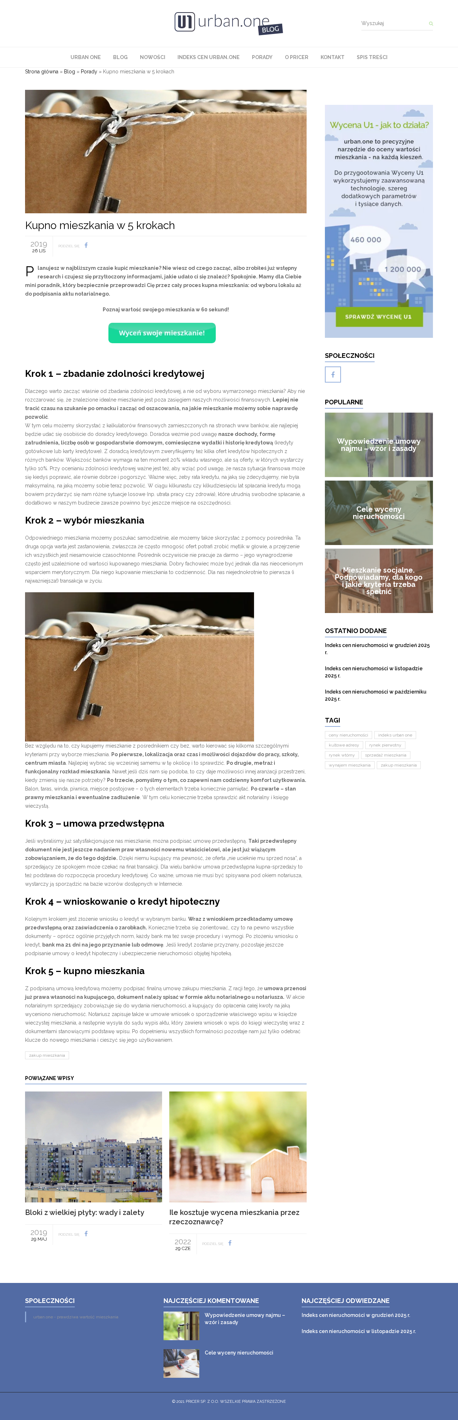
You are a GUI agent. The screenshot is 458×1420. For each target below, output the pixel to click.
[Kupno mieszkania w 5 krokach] (166, 151)
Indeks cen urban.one (208, 57)
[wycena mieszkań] (379, 221)
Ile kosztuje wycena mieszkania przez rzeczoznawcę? (234, 1217)
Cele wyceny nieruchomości (239, 1353)
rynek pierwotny (385, 745)
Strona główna (41, 71)
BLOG (120, 57)
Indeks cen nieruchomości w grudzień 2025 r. (377, 648)
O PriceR (296, 57)
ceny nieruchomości (348, 735)
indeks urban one (395, 735)
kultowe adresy (344, 745)
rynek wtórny (342, 755)
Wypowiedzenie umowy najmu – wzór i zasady (245, 1318)
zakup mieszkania (47, 1055)
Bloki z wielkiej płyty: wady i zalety (84, 1212)
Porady (262, 57)
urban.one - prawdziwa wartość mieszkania (75, 1316)
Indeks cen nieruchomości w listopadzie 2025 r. (374, 672)
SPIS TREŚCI (372, 57)
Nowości (152, 57)
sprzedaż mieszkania (385, 755)
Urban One (85, 57)
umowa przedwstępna (113, 823)
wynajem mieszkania (350, 765)
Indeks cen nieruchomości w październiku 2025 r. (376, 695)
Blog (69, 71)
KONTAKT (333, 57)
